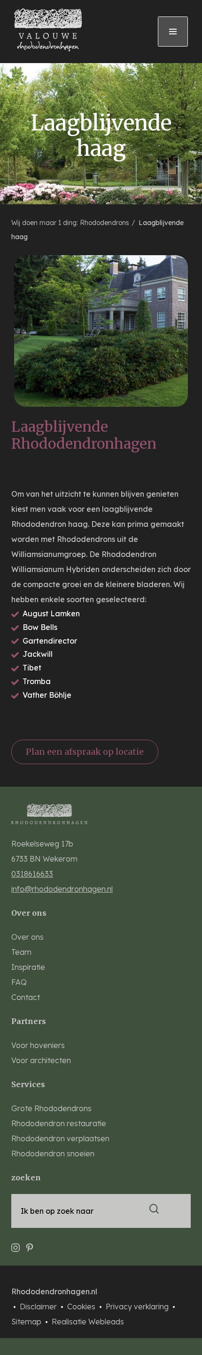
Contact (25, 997)
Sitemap (27, 1321)
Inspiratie (28, 967)
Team (21, 952)
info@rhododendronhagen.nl (62, 889)
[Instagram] (15, 1243)
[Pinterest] (29, 1243)
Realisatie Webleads (88, 1321)
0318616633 (32, 874)
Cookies (82, 1306)
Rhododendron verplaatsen (60, 1138)
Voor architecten (41, 1060)
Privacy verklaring (138, 1306)
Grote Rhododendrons (51, 1108)
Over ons (27, 937)
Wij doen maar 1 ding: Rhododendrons (71, 222)
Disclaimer (39, 1306)
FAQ (19, 982)
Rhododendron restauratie (58, 1123)
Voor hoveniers (38, 1045)
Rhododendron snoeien (52, 1153)
